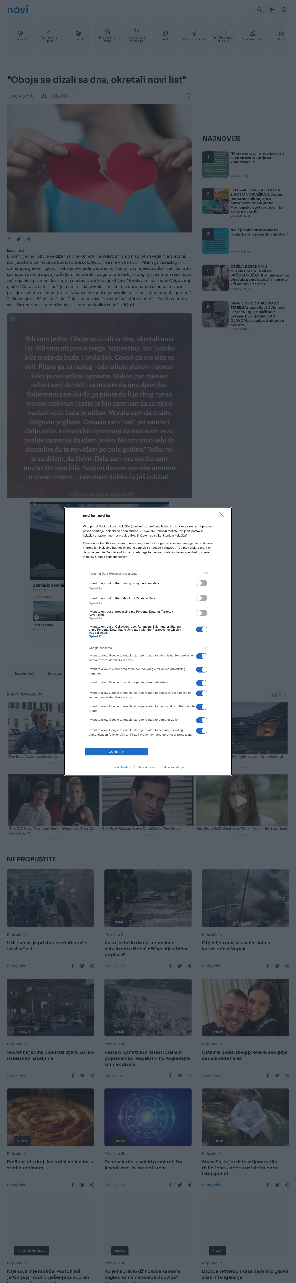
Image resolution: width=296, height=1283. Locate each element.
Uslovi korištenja (172, 767)
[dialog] (148, 641)
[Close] (223, 516)
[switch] (201, 583)
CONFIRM (117, 751)
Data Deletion (121, 767)
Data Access (146, 767)
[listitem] (148, 573)
